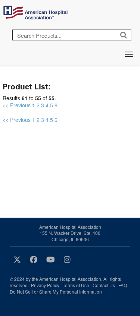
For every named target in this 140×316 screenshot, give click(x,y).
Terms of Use (76, 285)
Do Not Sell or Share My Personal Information (56, 291)
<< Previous (17, 105)
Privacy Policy (45, 285)
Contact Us (104, 285)
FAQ (122, 285)
